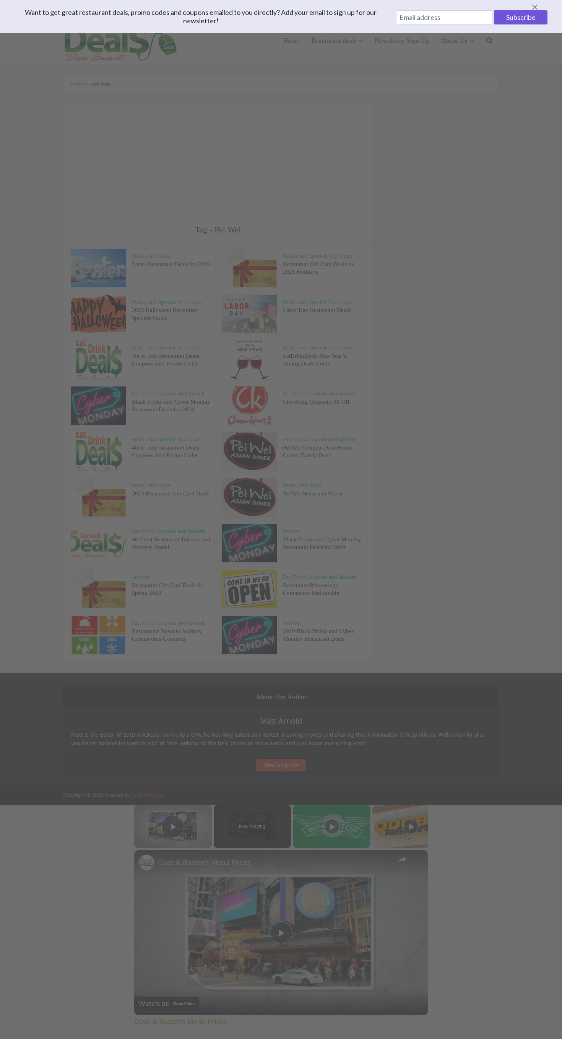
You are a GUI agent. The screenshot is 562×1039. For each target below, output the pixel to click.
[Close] (544, 7)
